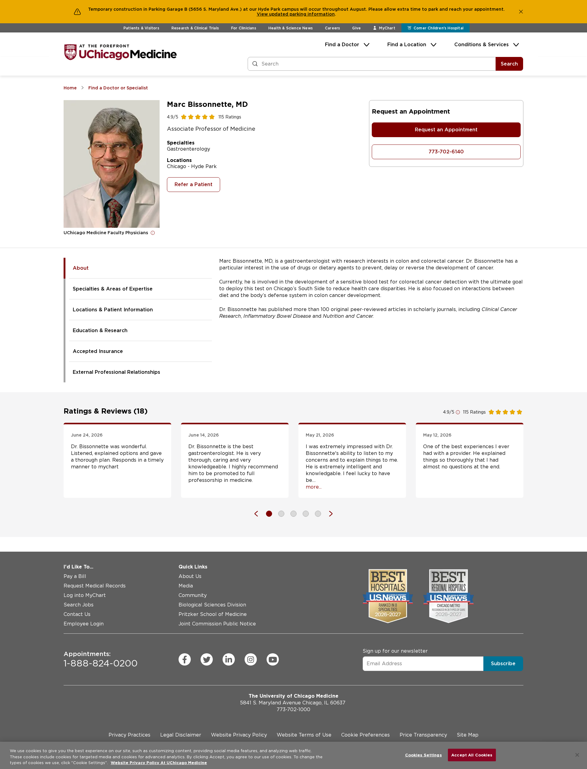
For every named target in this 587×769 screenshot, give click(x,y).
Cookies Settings (423, 754)
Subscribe (503, 663)
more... (314, 487)
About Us (190, 576)
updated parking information (302, 14)
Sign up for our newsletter (395, 651)
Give (356, 28)
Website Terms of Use (304, 735)
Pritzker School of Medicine (213, 614)
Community (193, 595)
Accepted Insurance (98, 351)
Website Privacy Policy (239, 735)
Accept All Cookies (471, 754)
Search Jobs (79, 605)
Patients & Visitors (141, 28)
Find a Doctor (342, 44)
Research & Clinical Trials (195, 28)
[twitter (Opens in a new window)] (207, 659)
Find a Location (406, 44)
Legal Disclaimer (180, 735)
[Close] (577, 755)
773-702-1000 (293, 709)
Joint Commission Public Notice (217, 624)
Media (186, 586)
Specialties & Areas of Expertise (113, 289)
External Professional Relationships (116, 372)
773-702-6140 (446, 152)
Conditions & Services (481, 44)
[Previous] (259, 513)
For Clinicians (243, 28)
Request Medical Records (95, 586)
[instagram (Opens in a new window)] (251, 659)
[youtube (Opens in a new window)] (273, 659)
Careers (332, 28)
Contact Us (77, 614)
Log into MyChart (85, 595)
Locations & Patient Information (113, 310)
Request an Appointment (446, 130)
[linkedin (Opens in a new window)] (229, 659)
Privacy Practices (129, 735)
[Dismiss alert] (521, 11)
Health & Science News (290, 28)
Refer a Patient (193, 184)
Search (509, 64)
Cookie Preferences (365, 735)
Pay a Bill (75, 576)
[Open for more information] (152, 232)
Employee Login (84, 624)
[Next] (327, 513)
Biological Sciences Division (212, 605)
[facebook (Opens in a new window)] (185, 659)
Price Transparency (423, 735)
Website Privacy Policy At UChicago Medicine (159, 762)
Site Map (467, 735)
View (263, 14)
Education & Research (100, 330)
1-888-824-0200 (101, 659)
